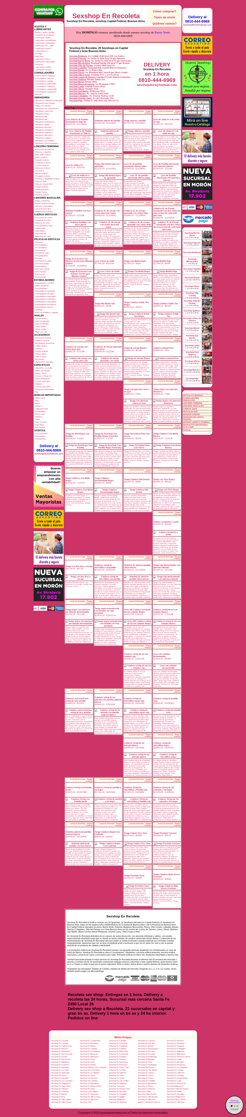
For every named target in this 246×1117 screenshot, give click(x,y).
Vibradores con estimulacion (46, 108)
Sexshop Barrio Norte (79, 61)
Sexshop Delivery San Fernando (93, 1067)
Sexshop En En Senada (118, 1054)
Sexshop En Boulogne (176, 1043)
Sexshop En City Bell (146, 1043)
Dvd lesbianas (41, 266)
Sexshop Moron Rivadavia (81, 84)
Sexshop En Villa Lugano (61, 1099)
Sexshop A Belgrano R (176, 1097)
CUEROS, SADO (190, 409)
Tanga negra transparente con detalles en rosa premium (107, 610)
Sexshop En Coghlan (88, 1049)
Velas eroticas (41, 357)
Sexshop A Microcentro (147, 1094)
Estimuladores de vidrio (44, 294)
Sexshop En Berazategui (148, 1049)
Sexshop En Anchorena (60, 1059)
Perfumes (39, 64)
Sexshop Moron (76, 82)
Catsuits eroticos (42, 160)
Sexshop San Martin (78, 91)
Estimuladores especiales (45, 296)
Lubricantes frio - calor (44, 46)
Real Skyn (39, 56)
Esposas (38, 349)
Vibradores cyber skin (44, 111)
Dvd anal (38, 242)
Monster (38, 94)
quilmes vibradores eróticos (149, 1102)
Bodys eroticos (41, 157)
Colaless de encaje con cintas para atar (76, 348)
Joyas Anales (40, 326)
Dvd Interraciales (42, 264)
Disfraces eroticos (42, 168)
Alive (37, 401)
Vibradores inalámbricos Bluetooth (49, 100)
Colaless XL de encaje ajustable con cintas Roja (136, 212)
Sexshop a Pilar (144, 1091)
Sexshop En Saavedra (89, 1094)
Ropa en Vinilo (41, 181)
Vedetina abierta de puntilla (107, 121)
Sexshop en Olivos (145, 1086)
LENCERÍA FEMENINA (192, 403)
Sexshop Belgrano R (175, 1086)
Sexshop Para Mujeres (192, 353)
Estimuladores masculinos (45, 302)
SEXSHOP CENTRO (191, 414)
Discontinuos (40, 436)
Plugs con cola (41, 332)
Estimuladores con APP (44, 283)
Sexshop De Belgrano (118, 1083)
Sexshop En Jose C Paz (119, 1067)
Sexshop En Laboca (146, 1073)
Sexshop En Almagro (146, 1059)
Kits (36, 392)
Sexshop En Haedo (88, 1065)
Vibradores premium (43, 127)
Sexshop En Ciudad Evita (61, 1046)
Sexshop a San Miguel (89, 1091)
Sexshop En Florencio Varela (178, 1057)
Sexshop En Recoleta (106, 16)
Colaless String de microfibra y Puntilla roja (135, 788)
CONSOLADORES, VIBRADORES (191, 399)
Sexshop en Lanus (87, 1075)
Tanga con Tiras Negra (164, 479)
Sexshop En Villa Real (118, 1102)
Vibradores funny (42, 114)
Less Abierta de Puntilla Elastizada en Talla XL (76, 120)
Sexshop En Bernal (145, 1046)
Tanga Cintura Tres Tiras (135, 833)
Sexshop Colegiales (78, 96)
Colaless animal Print (163, 348)
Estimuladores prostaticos (45, 304)
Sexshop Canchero (117, 1086)
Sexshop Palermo (77, 58)
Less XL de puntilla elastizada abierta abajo (135, 165)
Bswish (38, 406)
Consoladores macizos (44, 78)
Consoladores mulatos (44, 81)
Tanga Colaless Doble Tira (165, 303)
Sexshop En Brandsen (89, 1043)
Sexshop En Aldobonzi (60, 1062)
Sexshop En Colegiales (176, 1049)
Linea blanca (40, 231)
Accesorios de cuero (43, 217)
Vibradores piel (41, 119)
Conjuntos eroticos (42, 163)
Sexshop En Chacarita (118, 1043)
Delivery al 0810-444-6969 (48, 448)
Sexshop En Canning (59, 1041)
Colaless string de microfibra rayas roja (134, 699)
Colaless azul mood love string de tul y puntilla (77, 699)
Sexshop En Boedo (88, 1046)
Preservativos (41, 354)
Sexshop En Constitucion (90, 1051)
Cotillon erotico (41, 346)
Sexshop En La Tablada (89, 1073)
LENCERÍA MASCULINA (193, 406)
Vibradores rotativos (43, 138)
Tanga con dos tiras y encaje (79, 566)
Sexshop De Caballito (146, 1081)
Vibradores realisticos (44, 133)
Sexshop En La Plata (117, 1070)
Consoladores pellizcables (45, 84)
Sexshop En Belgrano (175, 1051)
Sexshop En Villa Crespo (90, 1097)
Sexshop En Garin (174, 1059)
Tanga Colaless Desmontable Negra (104, 479)
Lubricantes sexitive (43, 67)
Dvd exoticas (40, 250)
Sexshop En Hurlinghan (147, 1065)
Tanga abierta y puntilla (135, 121)
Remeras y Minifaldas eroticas (47, 179)
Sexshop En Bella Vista (118, 1051)
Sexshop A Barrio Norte (176, 1099)
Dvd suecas (40, 274)
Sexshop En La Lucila (60, 1070)
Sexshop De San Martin (147, 1070)
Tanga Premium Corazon (165, 833)
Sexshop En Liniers (117, 1078)
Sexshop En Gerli (87, 1062)
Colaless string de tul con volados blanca (165, 610)
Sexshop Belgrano (78, 56)
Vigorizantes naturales (44, 362)
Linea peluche (40, 234)
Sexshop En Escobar (146, 1054)
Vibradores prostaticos (44, 130)
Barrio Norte (162, 32)
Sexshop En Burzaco (175, 1041)
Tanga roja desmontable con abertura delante (166, 566)
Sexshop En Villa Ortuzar (61, 1102)
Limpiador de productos (44, 35)
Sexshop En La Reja (175, 1070)
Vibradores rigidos (42, 125)
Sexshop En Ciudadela (118, 1046)
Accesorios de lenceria (44, 149)
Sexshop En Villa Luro (89, 1099)
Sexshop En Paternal (146, 1089)
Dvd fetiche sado (42, 253)
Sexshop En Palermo (59, 1089)
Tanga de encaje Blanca (135, 348)
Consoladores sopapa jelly (46, 89)
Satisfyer (38, 417)
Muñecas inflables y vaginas (46, 312)
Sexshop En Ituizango (60, 1067)
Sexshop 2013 (86, 1102)
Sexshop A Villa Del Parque (177, 1089)
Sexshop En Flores (88, 1059)
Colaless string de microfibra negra (162, 744)
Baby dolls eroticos (43, 155)
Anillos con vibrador (43, 106)
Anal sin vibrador (42, 324)
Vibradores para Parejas (45, 103)
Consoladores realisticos (45, 86)
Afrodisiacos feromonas (44, 343)
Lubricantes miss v (43, 59)
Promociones (40, 439)
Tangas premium (42, 189)
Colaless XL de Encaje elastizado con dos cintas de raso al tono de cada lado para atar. (166, 212)
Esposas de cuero (42, 223)
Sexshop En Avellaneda (147, 1057)
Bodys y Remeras (42, 201)
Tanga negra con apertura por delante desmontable (77, 610)
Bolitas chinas (40, 373)
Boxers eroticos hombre (45, 203)
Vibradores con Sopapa (44, 141)
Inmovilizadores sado (43, 226)
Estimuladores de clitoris (45, 291)
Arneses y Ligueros (43, 152)
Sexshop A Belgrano (117, 1099)
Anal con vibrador (42, 321)
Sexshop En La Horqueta (177, 1067)
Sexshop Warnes (77, 93)
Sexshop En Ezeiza (59, 1057)
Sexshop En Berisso (59, 1049)
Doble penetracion (42, 379)
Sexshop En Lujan (174, 1081)
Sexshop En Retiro (174, 1091)
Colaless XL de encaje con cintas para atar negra (107, 212)
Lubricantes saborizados (45, 62)
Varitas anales (41, 329)
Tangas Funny (41, 192)
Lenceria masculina (43, 209)
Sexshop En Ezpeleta (117, 1057)
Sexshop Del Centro (146, 1067)
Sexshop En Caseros (146, 1041)
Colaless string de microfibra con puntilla (105, 566)
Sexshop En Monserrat (147, 1083)
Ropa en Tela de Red (43, 184)
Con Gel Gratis (41, 433)
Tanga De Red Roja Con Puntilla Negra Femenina (106, 435)
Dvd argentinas (41, 245)
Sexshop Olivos (76, 89)
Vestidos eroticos (42, 195)
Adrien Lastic (40, 398)
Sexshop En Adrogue (175, 1062)
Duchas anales (41, 318)
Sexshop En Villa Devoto (148, 1097)
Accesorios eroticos (43, 338)
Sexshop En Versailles (118, 1094)
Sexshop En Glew (145, 1062)
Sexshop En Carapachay (90, 1041)
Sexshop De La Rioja (175, 1075)
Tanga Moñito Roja (162, 261)
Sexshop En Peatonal (60, 1091)
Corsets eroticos (42, 165)
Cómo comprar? (164, 11)
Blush (37, 403)
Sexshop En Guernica (60, 1065)
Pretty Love (40, 414)
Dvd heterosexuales (43, 261)
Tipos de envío (164, 17)
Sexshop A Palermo (59, 1094)
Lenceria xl (39, 171)
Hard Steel (39, 425)
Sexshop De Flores (145, 1078)
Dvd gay (38, 258)
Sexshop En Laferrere (176, 1073)
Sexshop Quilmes (77, 79)
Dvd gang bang (41, 256)
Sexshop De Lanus (117, 1075)
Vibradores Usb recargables (46, 143)
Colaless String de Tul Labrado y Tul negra (163, 788)
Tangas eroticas (41, 187)
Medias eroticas (41, 173)
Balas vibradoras (42, 286)
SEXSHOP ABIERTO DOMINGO (196, 422)
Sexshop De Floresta (88, 1078)
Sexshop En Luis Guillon (119, 1081)
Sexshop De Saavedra (60, 1073)
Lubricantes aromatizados (45, 40)
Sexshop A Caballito (117, 1097)
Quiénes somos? (164, 23)
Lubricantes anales (43, 38)
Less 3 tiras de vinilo (104, 261)
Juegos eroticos (41, 351)
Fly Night (38, 54)
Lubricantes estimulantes (45, 43)
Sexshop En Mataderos (89, 1083)
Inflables (38, 384)
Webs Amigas (123, 1037)
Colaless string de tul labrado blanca (134, 744)
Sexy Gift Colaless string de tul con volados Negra (137, 610)
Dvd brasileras (41, 248)
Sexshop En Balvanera (176, 1054)
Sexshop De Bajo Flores (61, 1086)
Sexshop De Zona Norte (90, 1070)
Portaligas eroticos (42, 176)
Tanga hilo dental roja (105, 303)
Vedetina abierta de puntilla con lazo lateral (78, 833)
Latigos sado (40, 228)
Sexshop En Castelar (59, 1043)
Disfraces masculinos (44, 206)
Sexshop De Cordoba (89, 1081)
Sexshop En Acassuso (118, 1065)
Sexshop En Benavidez (60, 1051)
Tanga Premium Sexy (134, 875)
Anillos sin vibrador (42, 371)
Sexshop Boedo (76, 70)
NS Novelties (40, 411)
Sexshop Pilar (76, 100)
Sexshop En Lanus (145, 1075)
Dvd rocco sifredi (42, 269)
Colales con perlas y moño (166, 522)
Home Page (69, 108)
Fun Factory (40, 427)
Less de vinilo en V (74, 165)
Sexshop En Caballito (117, 1041)
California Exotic (41, 409)
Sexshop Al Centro (87, 1089)
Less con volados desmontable (161, 655)
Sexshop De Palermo (117, 1073)
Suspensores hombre (44, 211)
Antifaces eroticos (42, 341)
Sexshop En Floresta (117, 1059)
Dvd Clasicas (40, 272)
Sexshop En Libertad (59, 1078)
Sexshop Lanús (76, 86)
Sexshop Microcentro (79, 63)
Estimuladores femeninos (45, 299)
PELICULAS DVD (190, 412)
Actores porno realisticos (45, 76)
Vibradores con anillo (43, 368)
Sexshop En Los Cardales (61, 1081)
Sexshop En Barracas (89, 1054)
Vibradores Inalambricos (45, 122)
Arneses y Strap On (43, 376)
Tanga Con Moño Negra (135, 261)
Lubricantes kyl (41, 51)
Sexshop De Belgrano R (61, 1083)
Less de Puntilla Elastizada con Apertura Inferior (166, 165)
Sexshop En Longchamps (177, 1078)
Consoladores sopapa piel (45, 92)
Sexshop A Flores (58, 1097)
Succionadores (41, 288)
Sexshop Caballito (78, 68)
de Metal (38, 310)
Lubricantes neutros (43, 48)
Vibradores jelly (41, 117)
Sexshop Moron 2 (192, 370)
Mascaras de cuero (43, 236)
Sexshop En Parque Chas (119, 1089)
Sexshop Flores (76, 72)
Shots (37, 419)
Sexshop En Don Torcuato (62, 1054)
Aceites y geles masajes (45, 32)
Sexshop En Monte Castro (90, 1086)
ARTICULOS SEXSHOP (193, 395)
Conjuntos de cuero (43, 220)
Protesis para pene (43, 387)
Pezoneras (39, 359)
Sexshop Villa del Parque (81, 65)
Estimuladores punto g (44, 307)
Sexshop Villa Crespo (79, 75)
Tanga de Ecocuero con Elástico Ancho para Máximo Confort (79, 261)
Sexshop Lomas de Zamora (82, 77)
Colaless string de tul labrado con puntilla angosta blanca (108, 699)
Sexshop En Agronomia (118, 1062)
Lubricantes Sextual (43, 70)
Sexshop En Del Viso (146, 1051)
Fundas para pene (42, 381)
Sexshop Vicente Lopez (80, 98)
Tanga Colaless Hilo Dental (136, 479)
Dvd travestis (40, 277)
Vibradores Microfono (44, 135)
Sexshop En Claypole (175, 1046)
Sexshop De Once (58, 1075)
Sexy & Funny (41, 422)
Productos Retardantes (44, 389)
